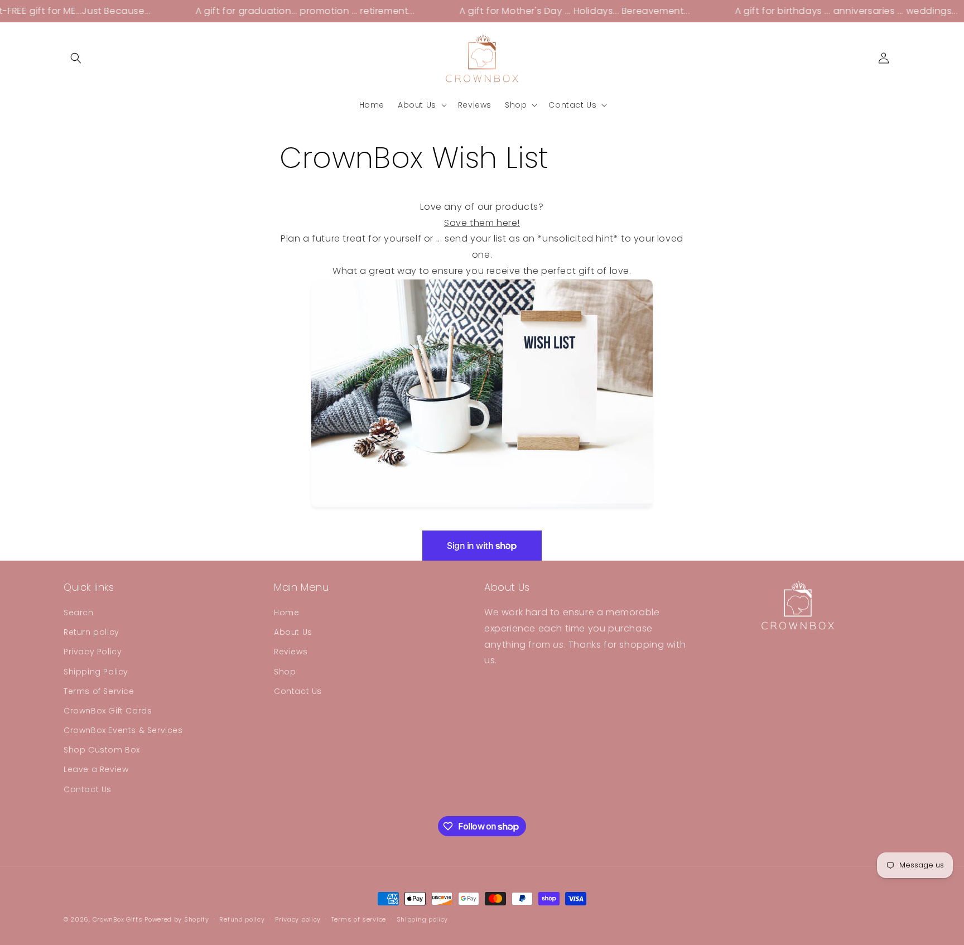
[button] (76, 58)
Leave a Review (96, 769)
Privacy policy (298, 919)
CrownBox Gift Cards (108, 710)
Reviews (290, 651)
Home (286, 612)
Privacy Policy (93, 651)
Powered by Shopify (176, 919)
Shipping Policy (96, 671)
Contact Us (88, 789)
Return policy (91, 632)
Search (79, 612)
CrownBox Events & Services (123, 730)
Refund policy (241, 919)
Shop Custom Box (102, 749)
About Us (293, 632)
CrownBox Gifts (118, 919)
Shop (285, 671)
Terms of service (358, 919)
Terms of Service (99, 691)
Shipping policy (423, 919)
